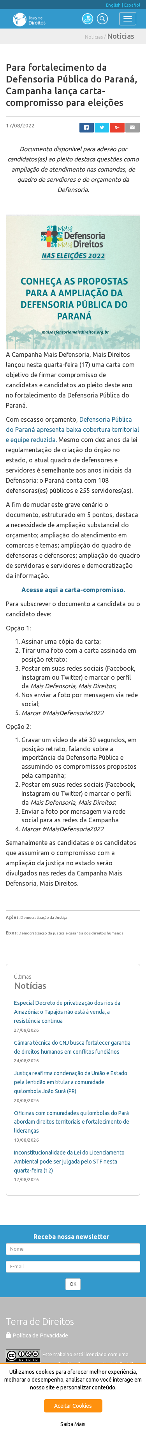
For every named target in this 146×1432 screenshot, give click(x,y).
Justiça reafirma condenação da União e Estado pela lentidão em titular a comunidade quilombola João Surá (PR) (70, 1082)
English (113, 5)
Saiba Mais (73, 1424)
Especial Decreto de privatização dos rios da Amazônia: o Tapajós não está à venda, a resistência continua (67, 1012)
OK (73, 1284)
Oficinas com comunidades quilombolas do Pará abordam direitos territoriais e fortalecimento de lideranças (71, 1122)
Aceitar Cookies (73, 1406)
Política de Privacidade (39, 1335)
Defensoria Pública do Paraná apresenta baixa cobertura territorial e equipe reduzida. (72, 429)
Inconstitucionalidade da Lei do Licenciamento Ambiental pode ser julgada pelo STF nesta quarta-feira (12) (69, 1161)
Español (132, 5)
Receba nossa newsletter (73, 1236)
